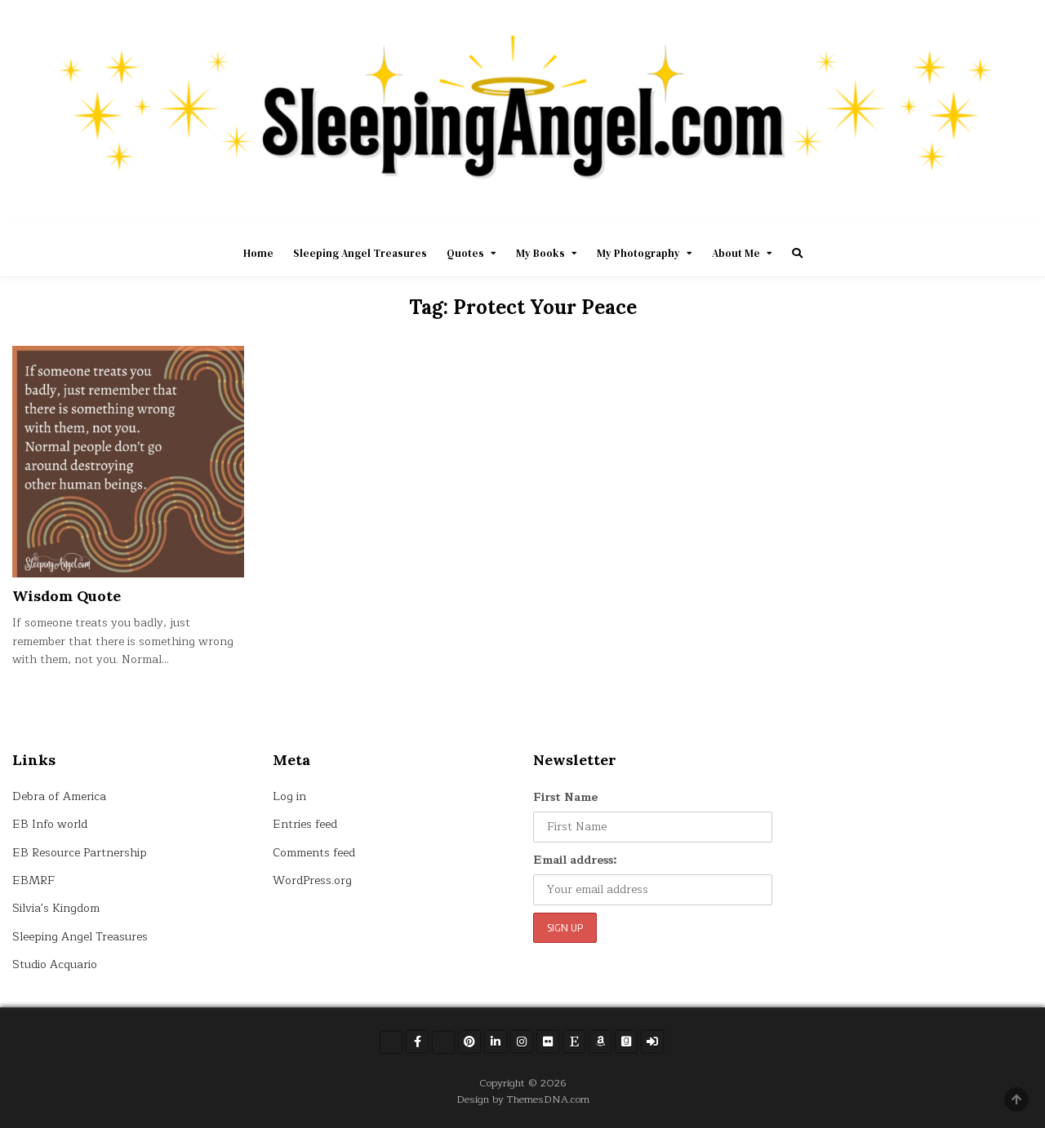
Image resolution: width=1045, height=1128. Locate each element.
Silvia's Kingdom (56, 908)
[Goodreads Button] (626, 1041)
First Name (565, 797)
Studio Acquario (54, 964)
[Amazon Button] (600, 1041)
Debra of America (59, 796)
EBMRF (33, 880)
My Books (540, 253)
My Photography (638, 253)
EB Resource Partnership (79, 852)
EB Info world (49, 824)
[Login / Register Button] (652, 1041)
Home (258, 253)
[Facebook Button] (417, 1041)
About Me (736, 253)
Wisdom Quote (66, 595)
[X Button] (391, 1042)
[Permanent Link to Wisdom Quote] (128, 461)
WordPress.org (312, 880)
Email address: (575, 860)
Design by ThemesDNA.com (522, 1099)
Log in (289, 796)
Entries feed (305, 824)
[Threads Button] (443, 1042)
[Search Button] (797, 253)
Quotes (465, 253)
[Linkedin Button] (495, 1041)
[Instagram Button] (521, 1041)
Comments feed (314, 852)
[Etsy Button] (574, 1041)
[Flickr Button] (547, 1041)
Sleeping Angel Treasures (360, 253)
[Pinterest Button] (469, 1041)
